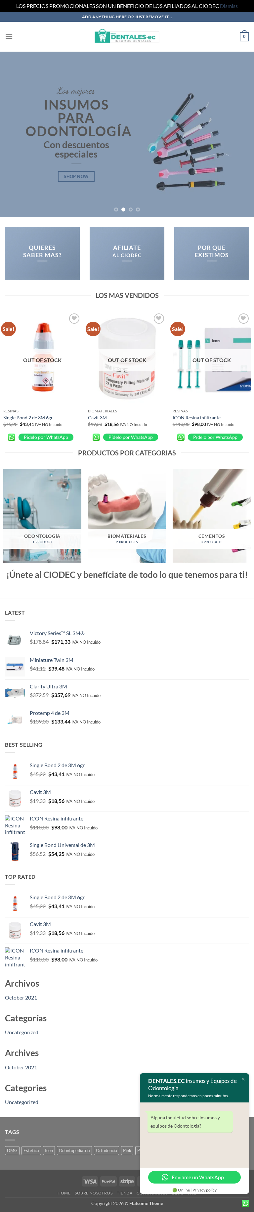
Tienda (125, 1192)
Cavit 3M (97, 417)
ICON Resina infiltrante (197, 417)
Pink (127, 1150)
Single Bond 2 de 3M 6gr (28, 417)
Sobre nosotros (94, 1192)
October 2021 (21, 997)
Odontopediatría (74, 1150)
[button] (9, 36)
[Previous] (14, 134)
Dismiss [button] (229, 6)
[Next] (240, 134)
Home (64, 1192)
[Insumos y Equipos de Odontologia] (127, 36)
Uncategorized (21, 1032)
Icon (49, 1150)
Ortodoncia (106, 1150)
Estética (31, 1150)
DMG (12, 1150)
